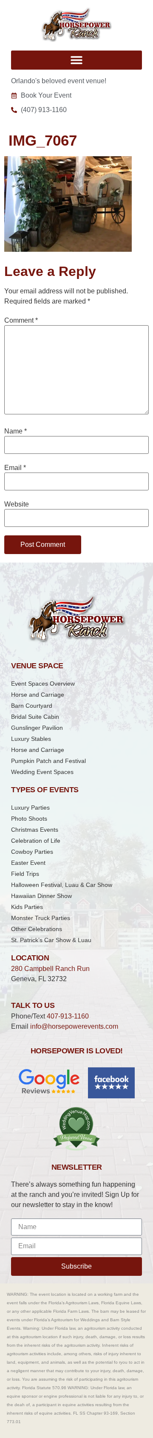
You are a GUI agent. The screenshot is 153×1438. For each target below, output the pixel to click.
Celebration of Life (35, 840)
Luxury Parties (30, 807)
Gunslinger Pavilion (37, 727)
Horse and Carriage (37, 694)
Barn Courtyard (31, 705)
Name (15, 431)
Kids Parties (27, 906)
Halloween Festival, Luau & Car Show (61, 884)
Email (15, 467)
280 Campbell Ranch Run (50, 968)
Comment (21, 320)
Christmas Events (34, 829)
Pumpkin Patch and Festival (48, 760)
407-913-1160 (68, 1016)
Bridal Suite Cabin (35, 716)
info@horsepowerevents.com (74, 1026)
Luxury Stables (31, 738)
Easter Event (28, 862)
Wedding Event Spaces (42, 771)
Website (16, 504)
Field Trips (25, 873)
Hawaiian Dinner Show (41, 895)
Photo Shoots (29, 818)
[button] (76, 60)
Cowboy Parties (32, 851)
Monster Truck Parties (40, 918)
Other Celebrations (36, 929)
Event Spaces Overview (43, 683)
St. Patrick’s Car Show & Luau (51, 940)
